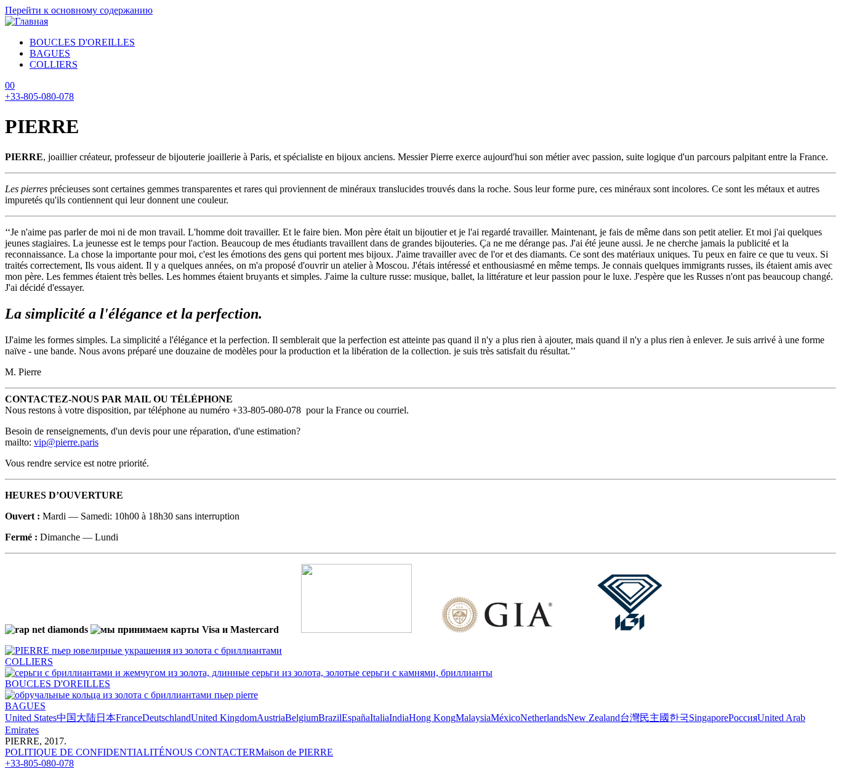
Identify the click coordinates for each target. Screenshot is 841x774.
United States (31, 717)
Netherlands (543, 717)
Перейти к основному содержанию (79, 10)
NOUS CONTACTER (210, 752)
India (399, 717)
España (356, 717)
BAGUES (50, 53)
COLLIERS (54, 64)
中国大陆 (76, 717)
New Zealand (593, 717)
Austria (271, 717)
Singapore (708, 717)
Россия (742, 717)
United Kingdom (224, 717)
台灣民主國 (644, 717)
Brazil (330, 717)
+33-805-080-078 (39, 96)
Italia (379, 717)
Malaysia (473, 717)
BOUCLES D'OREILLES (82, 42)
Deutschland (166, 717)
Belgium (301, 717)
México (505, 717)
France (129, 717)
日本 (106, 717)
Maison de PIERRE (294, 752)
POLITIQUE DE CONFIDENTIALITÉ (85, 752)
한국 (679, 717)
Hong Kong (432, 717)
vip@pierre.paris (66, 442)
